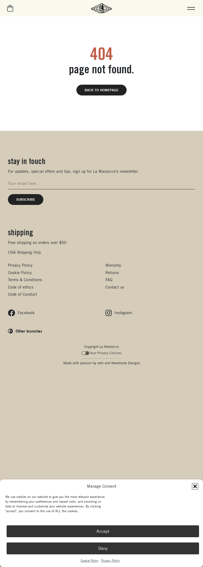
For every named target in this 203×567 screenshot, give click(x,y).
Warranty (113, 265)
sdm (100, 363)
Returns (112, 272)
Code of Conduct (22, 294)
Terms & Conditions (25, 279)
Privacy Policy (110, 561)
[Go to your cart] (10, 8)
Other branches (29, 331)
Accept (102, 531)
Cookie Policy (90, 561)
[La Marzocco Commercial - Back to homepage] (101, 8)
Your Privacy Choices (106, 353)
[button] (195, 486)
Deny (103, 548)
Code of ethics (20, 287)
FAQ (108, 279)
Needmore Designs (125, 363)
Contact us (114, 287)
